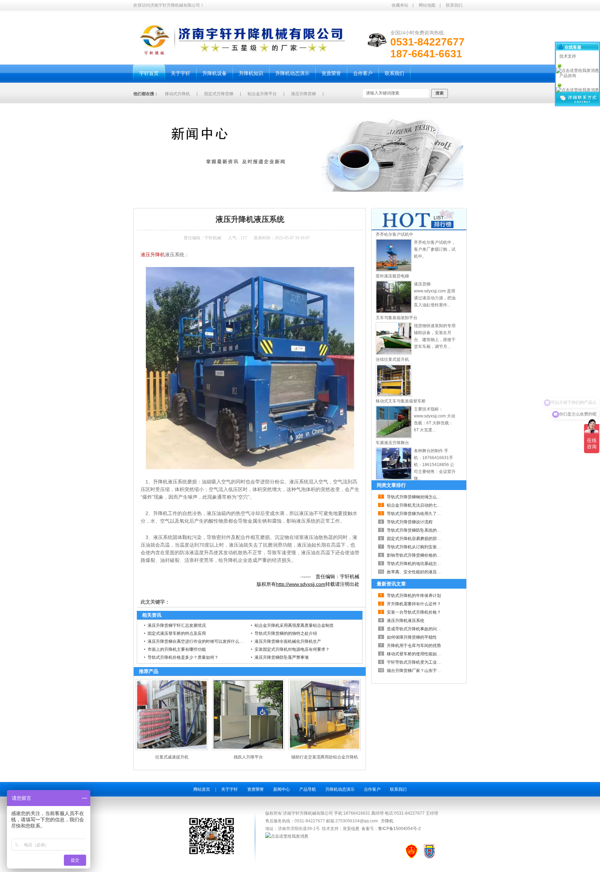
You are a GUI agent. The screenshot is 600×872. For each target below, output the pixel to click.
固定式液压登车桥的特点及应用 (177, 633)
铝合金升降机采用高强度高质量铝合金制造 (294, 625)
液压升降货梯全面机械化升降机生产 (288, 641)
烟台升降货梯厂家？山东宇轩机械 (418, 670)
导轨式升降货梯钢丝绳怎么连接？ (418, 497)
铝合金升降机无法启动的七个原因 (418, 505)
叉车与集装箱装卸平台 (396, 317)
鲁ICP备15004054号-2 (399, 828)
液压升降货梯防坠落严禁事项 (282, 657)
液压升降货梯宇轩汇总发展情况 (177, 625)
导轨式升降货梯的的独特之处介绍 (286, 633)
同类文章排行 (391, 485)
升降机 (387, 821)
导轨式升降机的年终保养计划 (414, 595)
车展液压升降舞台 (392, 442)
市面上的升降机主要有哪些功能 (177, 649)
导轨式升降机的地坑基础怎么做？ (418, 563)
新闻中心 (178, 199)
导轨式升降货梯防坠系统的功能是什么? (423, 530)
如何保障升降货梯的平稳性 (412, 637)
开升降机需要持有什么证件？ (414, 603)
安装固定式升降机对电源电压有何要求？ (292, 649)
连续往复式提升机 (392, 359)
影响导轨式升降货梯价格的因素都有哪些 (424, 555)
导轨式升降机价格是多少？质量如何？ (183, 657)
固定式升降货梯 (218, 93)
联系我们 (454, 5)
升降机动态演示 (340, 789)
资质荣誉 (255, 789)
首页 (162, 199)
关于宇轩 (229, 789)
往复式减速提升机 (172, 757)
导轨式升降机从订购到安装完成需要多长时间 (428, 547)
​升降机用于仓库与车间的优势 (414, 645)
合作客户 (372, 789)
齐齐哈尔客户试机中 (394, 234)
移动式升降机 (177, 93)
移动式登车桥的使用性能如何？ (416, 653)
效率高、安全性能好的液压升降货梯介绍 (424, 572)
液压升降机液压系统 (210, 199)
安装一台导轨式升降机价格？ (414, 612)
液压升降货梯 (303, 93)
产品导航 (307, 789)
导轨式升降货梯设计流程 (410, 522)
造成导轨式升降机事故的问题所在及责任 (424, 628)
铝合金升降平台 (262, 93)
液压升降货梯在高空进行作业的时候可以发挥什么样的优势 (202, 641)
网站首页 (201, 789)
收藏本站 (400, 5)
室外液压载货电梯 (392, 276)
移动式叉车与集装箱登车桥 (401, 401)
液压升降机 (153, 254)
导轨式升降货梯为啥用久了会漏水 (418, 513)
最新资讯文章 (391, 584)
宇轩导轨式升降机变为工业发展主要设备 (424, 662)
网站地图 (427, 5)
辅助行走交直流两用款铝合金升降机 (324, 757)
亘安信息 (351, 828)
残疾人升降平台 (248, 757)
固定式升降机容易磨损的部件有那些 (420, 538)
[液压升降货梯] (394, 270)
